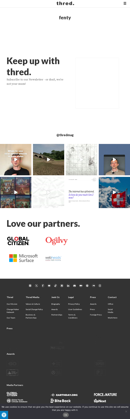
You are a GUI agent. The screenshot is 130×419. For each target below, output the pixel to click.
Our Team (11, 318)
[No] (126, 411)
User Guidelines (75, 309)
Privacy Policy (74, 304)
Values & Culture (33, 304)
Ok (65, 415)
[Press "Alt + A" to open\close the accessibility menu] (4, 415)
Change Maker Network (13, 310)
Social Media (110, 310)
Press (92, 309)
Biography (55, 304)
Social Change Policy (34, 309)
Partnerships (56, 315)
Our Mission (12, 304)
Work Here (112, 318)
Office (110, 304)
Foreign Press (96, 315)
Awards (54, 309)
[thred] (66, 4)
